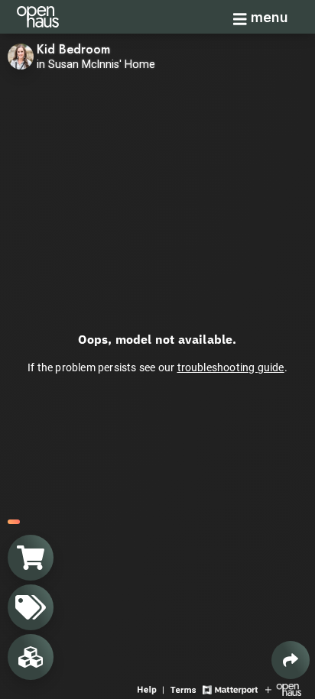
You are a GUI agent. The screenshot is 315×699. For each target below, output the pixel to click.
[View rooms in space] (31, 657)
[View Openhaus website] (283, 688)
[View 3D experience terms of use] (184, 688)
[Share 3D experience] (290, 660)
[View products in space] (31, 607)
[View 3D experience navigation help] (152, 688)
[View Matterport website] (230, 688)
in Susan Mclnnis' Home (96, 64)
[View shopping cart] (31, 558)
